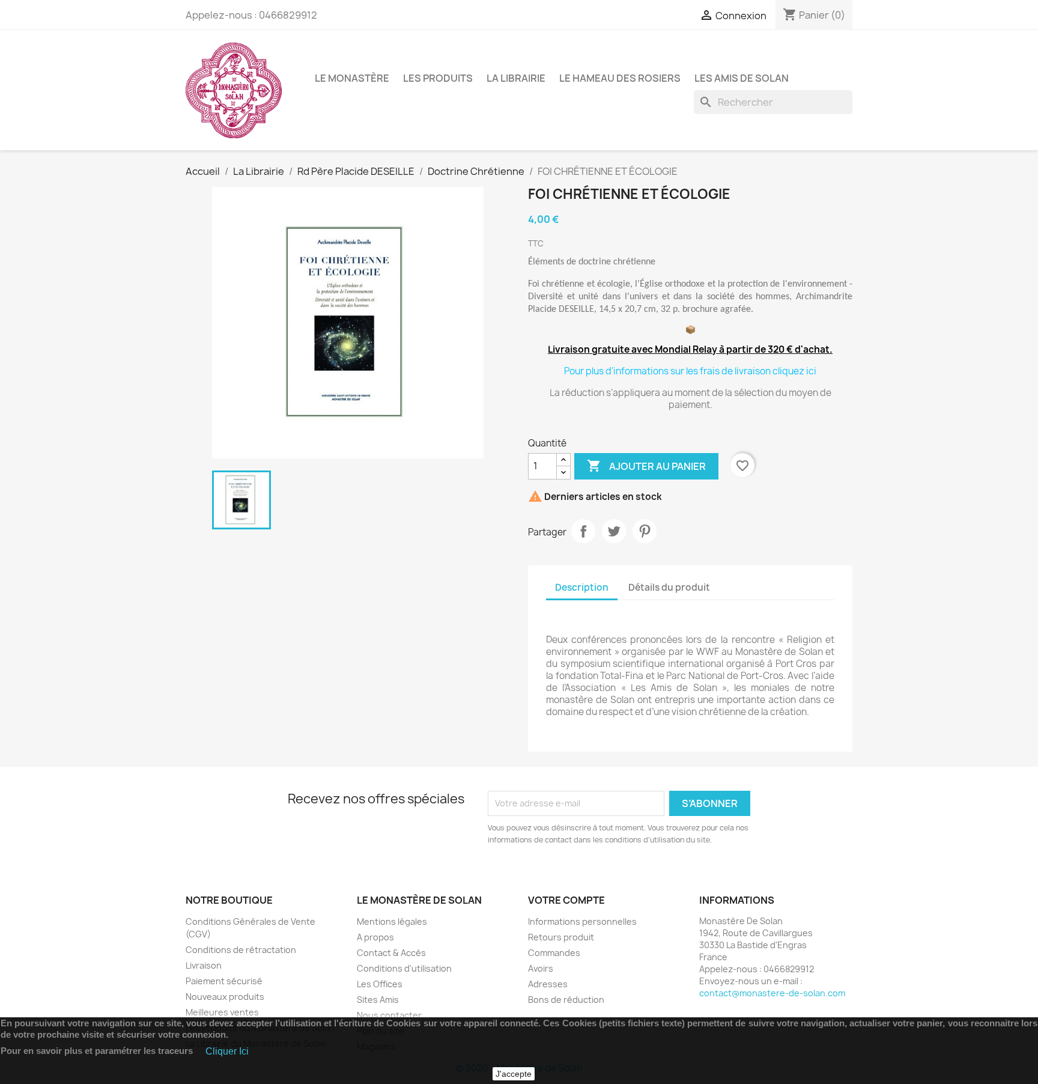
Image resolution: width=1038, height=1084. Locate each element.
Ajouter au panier (646, 465)
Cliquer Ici (227, 1051)
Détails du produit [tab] (669, 587)
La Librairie (516, 78)
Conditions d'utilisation (404, 968)
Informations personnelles (582, 921)
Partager (583, 531)
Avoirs (540, 968)
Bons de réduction (566, 999)
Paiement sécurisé (224, 981)
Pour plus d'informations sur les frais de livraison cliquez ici (690, 371)
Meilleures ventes (222, 1012)
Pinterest (645, 531)
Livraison (204, 965)
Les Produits (438, 78)
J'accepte (514, 1074)
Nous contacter (389, 1015)
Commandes (554, 952)
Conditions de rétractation (241, 949)
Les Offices (379, 984)
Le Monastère (352, 78)
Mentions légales (392, 921)
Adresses (548, 984)
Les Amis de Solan (741, 78)
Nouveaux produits (225, 996)
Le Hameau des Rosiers (620, 78)
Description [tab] (582, 587)
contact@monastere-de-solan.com (772, 993)
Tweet (614, 531)
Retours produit (561, 937)
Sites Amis (378, 999)
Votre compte (566, 900)
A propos (375, 937)
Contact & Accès (391, 952)
